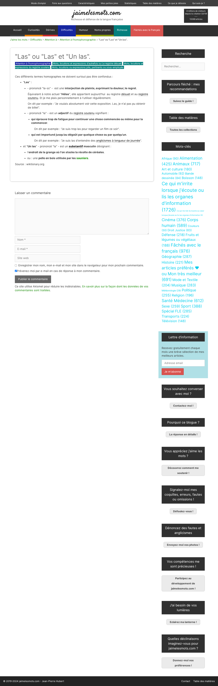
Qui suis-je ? (198, 3)
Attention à (51, 39)
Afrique (170, 158)
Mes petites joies (109, 3)
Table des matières (152, 3)
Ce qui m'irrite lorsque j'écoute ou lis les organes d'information (183, 197)
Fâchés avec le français (147, 29)
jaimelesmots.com (97, 13)
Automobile (173, 173)
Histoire (173, 262)
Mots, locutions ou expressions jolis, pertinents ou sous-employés (87, 67)
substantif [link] (76, 146)
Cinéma (174, 219)
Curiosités (34, 29)
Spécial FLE (177, 311)
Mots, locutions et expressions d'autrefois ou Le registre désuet (87, 63)
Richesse (122, 29)
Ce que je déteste (177, 3)
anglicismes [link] (103, 140)
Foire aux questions (62, 3)
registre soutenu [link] (84, 113)
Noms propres (102, 29)
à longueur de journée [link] (126, 140)
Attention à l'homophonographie (78, 39)
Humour (83, 29)
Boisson (192, 178)
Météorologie (171, 290)
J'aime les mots (18, 39)
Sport (191, 306)
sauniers (82, 158)
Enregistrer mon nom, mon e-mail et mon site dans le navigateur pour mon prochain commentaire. (81, 265)
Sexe (171, 306)
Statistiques (130, 3)
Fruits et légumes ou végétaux (180, 240)
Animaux (186, 163)
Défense (173, 235)
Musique (183, 285)
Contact (185, 681)
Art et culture (177, 169)
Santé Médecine (183, 300)
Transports (175, 316)
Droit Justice (180, 230)
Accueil (17, 29)
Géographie (177, 256)
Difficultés (67, 29)
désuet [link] (125, 94)
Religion (183, 295)
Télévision (174, 321)
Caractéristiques (86, 3)
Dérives (50, 29)
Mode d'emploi (38, 3)
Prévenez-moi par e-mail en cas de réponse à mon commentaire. (58, 271)
